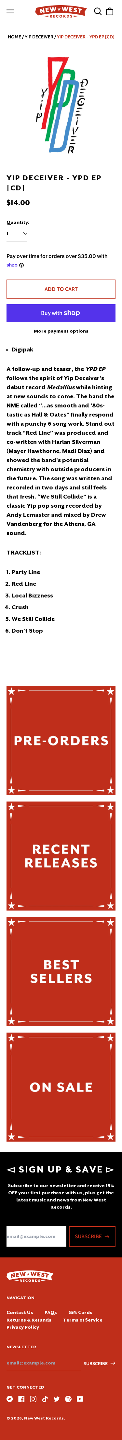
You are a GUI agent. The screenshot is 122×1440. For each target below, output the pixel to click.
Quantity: (18, 222)
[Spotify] (68, 1399)
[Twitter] (56, 1399)
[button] (98, 11)
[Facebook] (21, 1399)
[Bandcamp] (10, 1399)
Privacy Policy (23, 1327)
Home (14, 37)
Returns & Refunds (29, 1320)
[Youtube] (80, 1399)
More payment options (61, 331)
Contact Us (20, 1312)
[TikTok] (45, 1399)
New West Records (44, 1418)
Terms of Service (82, 1320)
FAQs (51, 1312)
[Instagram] (33, 1399)
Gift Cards (80, 1312)
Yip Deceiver (39, 37)
